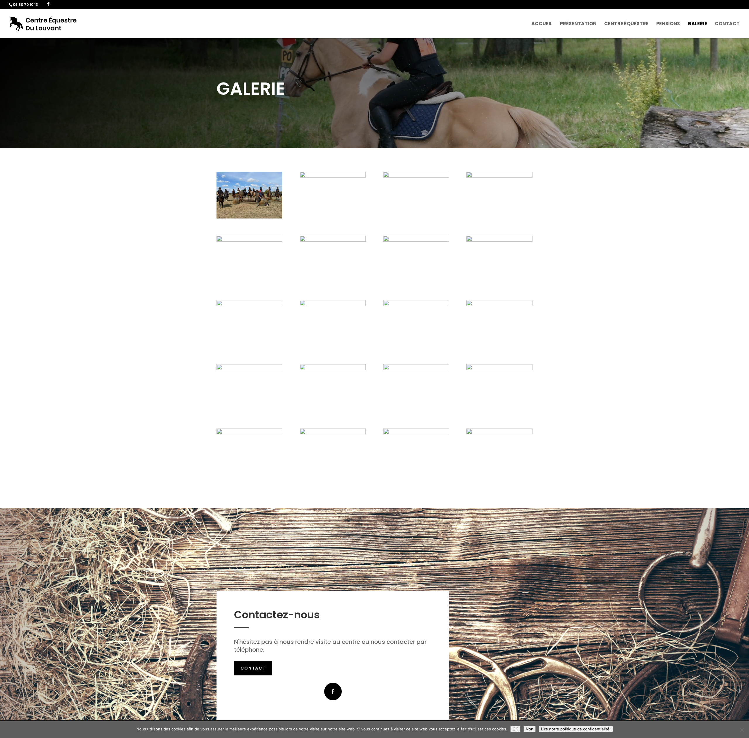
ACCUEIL (541, 24)
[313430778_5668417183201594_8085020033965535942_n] (499, 304)
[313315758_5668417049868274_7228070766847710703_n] (416, 304)
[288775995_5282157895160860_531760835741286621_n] (249, 432)
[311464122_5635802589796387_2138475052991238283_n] (249, 304)
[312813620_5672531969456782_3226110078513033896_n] (333, 368)
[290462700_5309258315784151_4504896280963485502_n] (499, 432)
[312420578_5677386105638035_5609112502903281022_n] (499, 368)
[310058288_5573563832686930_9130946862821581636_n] (249, 240)
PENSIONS (668, 24)
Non (529, 729)
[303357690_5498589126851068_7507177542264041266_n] (333, 176)
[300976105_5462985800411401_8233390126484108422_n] (249, 217)
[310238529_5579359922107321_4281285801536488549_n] (333, 240)
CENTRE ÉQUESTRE (626, 24)
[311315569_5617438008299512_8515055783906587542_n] (499, 240)
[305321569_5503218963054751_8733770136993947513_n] (499, 176)
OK (515, 729)
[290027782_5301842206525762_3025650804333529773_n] (333, 432)
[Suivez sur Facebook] (333, 691)
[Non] (742, 730)
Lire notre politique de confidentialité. (576, 729)
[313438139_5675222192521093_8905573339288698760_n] (416, 368)
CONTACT (727, 24)
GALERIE (697, 24)
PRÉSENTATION (578, 24)
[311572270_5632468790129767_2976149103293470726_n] (333, 304)
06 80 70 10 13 (25, 4)
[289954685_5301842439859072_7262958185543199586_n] (416, 432)
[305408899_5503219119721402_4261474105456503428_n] (416, 176)
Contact (253, 668)
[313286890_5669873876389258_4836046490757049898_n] (249, 368)
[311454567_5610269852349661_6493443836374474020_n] (416, 240)
